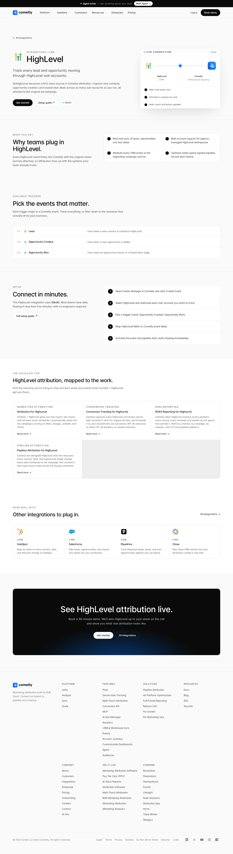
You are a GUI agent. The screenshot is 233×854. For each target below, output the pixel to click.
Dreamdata (149, 776)
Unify (65, 689)
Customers (81, 12)
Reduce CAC (150, 706)
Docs (186, 689)
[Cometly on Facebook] (216, 839)
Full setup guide (27, 316)
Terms (108, 839)
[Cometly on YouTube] (201, 839)
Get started (22, 102)
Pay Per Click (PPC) (114, 776)
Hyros (146, 808)
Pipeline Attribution (153, 689)
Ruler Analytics (151, 797)
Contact (66, 808)
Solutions (62, 12)
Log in (194, 12)
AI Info (65, 814)
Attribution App (151, 803)
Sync (65, 700)
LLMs (176, 839)
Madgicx (148, 819)
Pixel (105, 689)
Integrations (68, 781)
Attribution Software (114, 787)
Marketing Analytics (114, 808)
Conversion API (111, 706)
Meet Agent (142, 3)
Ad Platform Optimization (157, 695)
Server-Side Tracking (114, 695)
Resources (98, 12)
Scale (65, 706)
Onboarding (68, 797)
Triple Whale (150, 814)
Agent (106, 749)
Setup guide (46, 102)
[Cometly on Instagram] (209, 839)
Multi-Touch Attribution (115, 700)
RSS (186, 700)
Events (106, 733)
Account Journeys (113, 738)
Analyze (66, 695)
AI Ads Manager (112, 717)
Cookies (129, 839)
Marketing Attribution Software (120, 770)
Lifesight (148, 792)
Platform (44, 12)
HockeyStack (150, 781)
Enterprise (117, 12)
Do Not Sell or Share (147, 839)
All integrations (22, 37)
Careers (66, 803)
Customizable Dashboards (117, 744)
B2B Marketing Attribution (117, 797)
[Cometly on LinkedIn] (186, 839)
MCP (105, 711)
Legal (99, 839)
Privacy (118, 839)
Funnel (146, 787)
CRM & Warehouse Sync (116, 727)
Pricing (131, 12)
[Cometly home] (22, 13)
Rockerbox (149, 770)
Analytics (108, 722)
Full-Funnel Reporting (155, 700)
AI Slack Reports (112, 781)
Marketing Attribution (114, 803)
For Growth (149, 711)
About (65, 770)
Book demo (210, 12)
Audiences (108, 755)
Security (188, 706)
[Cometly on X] (194, 839)
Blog (186, 695)
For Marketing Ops (153, 717)
